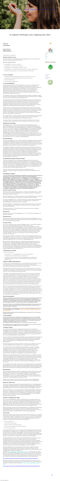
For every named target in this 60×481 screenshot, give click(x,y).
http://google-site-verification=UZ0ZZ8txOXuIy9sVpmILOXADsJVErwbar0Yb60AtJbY (21, 466)
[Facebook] (46, 55)
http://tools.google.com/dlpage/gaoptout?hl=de (18, 451)
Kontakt (53, 9)
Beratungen (45, 9)
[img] (30, 14)
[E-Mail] (46, 56)
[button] (52, 475)
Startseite (19, 9)
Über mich (26, 9)
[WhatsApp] (46, 58)
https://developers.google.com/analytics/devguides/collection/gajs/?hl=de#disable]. (20, 458)
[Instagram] (46, 53)
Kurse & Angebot (35, 9)
